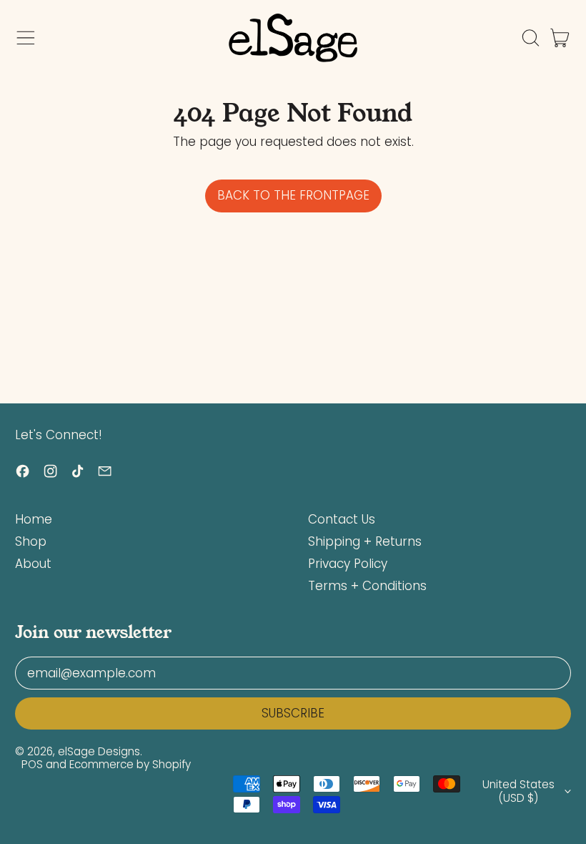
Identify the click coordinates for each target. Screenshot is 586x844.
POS (32, 764)
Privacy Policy (347, 563)
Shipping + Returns (365, 541)
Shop (30, 541)
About (33, 563)
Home (33, 519)
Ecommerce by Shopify (130, 764)
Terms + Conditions (367, 585)
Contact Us (341, 519)
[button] (530, 38)
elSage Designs (99, 751)
